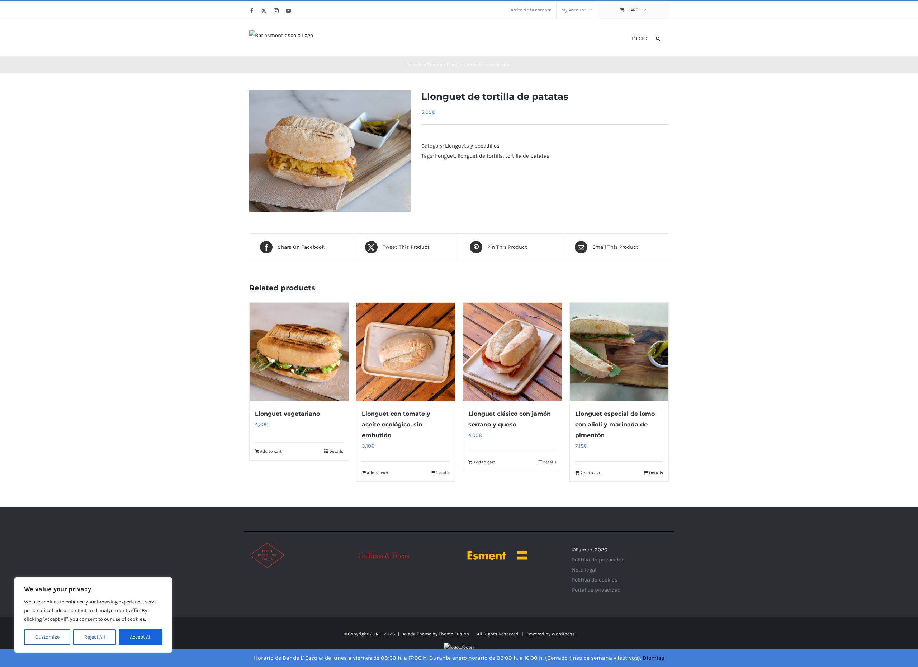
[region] (93, 615)
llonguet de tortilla (480, 156)
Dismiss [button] (653, 657)
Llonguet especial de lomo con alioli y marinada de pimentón (615, 424)
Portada (414, 64)
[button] (658, 37)
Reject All (94, 637)
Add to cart (271, 451)
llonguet (445, 156)
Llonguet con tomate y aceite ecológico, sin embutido (396, 424)
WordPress (563, 633)
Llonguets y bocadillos (472, 146)
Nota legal (584, 569)
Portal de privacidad (596, 590)
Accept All (141, 637)
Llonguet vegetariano (287, 413)
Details (336, 451)
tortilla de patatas (527, 156)
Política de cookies (594, 580)
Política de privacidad (598, 559)
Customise (47, 637)
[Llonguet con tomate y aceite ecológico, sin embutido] (405, 352)
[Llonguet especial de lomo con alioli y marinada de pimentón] (619, 352)
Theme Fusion (454, 633)
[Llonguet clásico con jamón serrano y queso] (512, 352)
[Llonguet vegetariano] (299, 352)
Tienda (434, 64)
